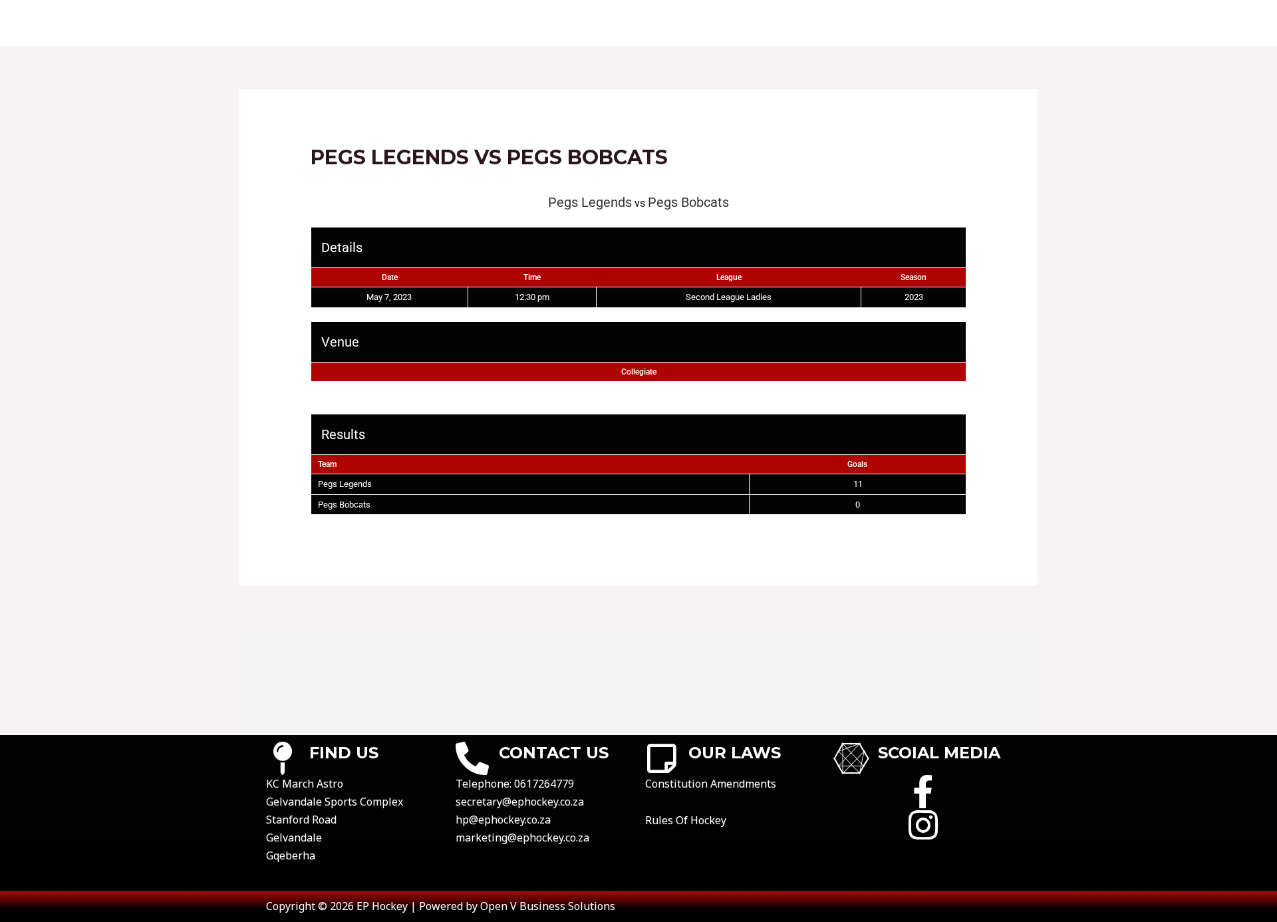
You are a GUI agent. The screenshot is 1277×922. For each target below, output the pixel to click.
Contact (535, 23)
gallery (953, 23)
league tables (760, 23)
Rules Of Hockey (685, 820)
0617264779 (544, 783)
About (469, 23)
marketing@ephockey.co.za (522, 837)
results (676, 23)
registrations (865, 23)
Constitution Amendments (710, 783)
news (1012, 23)
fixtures (607, 23)
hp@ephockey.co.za (503, 819)
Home (412, 23)
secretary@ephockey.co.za (520, 801)
